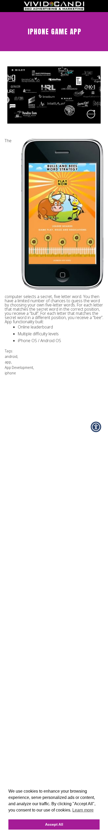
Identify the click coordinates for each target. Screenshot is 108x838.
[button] (96, 427)
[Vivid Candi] (54, 9)
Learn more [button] (83, 810)
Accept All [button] (54, 824)
